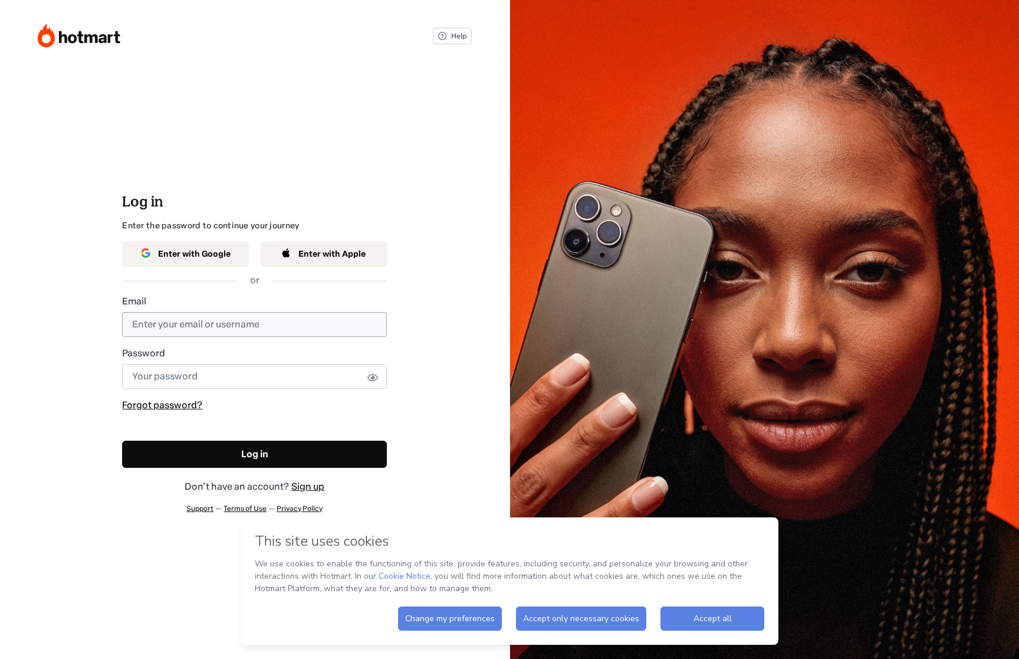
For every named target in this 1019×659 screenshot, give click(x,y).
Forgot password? (162, 405)
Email (134, 301)
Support (199, 508)
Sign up (307, 486)
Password (143, 353)
